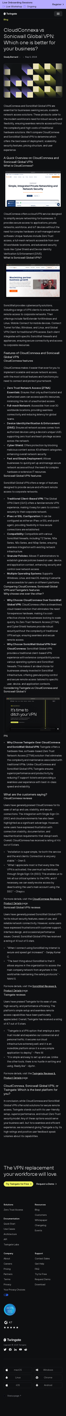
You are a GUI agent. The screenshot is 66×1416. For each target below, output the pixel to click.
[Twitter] (5, 1349)
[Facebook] (10, 1349)
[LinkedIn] (15, 1349)
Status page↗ (14, 1395)
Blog (6, 19)
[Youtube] (20, 1349)
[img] (10, 13)
